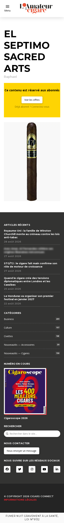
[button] (7, 8)
